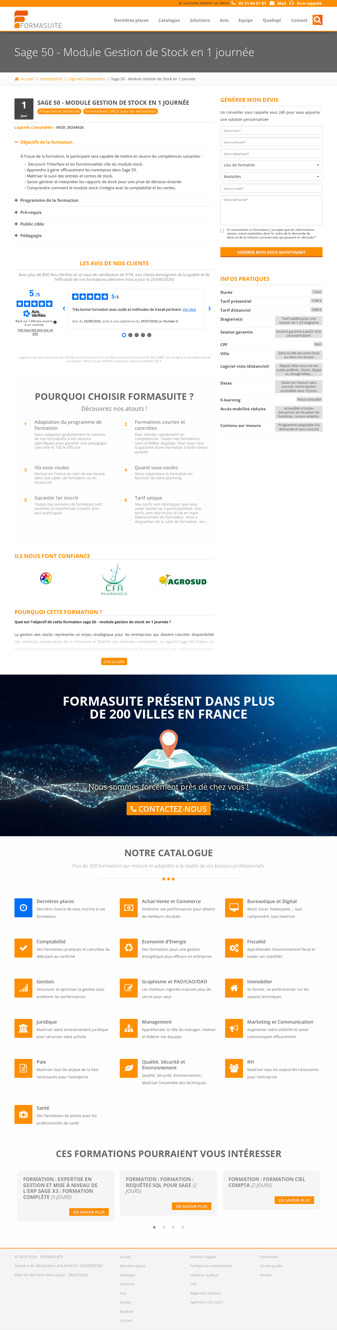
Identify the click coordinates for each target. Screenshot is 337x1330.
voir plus (189, 309)
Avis (224, 20)
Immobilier (259, 981)
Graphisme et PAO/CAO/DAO (174, 981)
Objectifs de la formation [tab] (46, 142)
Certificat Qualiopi (204, 1275)
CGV (193, 1284)
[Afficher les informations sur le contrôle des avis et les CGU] (55, 322)
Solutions (200, 20)
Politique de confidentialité (211, 1265)
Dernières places (131, 20)
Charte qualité (271, 1265)
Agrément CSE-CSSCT (206, 1302)
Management (157, 1022)
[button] (154, 1227)
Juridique (47, 1022)
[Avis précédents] (63, 308)
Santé (43, 1108)
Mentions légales (203, 1256)
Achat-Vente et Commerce (171, 901)
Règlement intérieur (205, 1293)
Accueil (27, 78)
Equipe (246, 20)
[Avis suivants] (209, 308)
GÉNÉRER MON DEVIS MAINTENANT (271, 252)
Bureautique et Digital (272, 901)
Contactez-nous (171, 809)
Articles (265, 1275)
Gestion (45, 981)
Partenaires (269, 1256)
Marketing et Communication (280, 1022)
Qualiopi (272, 20)
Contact (299, 20)
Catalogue (169, 20)
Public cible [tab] (31, 224)
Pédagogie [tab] (30, 235)
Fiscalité (256, 941)
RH (250, 1062)
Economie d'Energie (164, 941)
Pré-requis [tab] (30, 212)
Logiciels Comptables (86, 78)
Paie (41, 1062)
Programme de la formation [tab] (49, 200)
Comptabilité (51, 78)
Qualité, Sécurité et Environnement (163, 1064)
